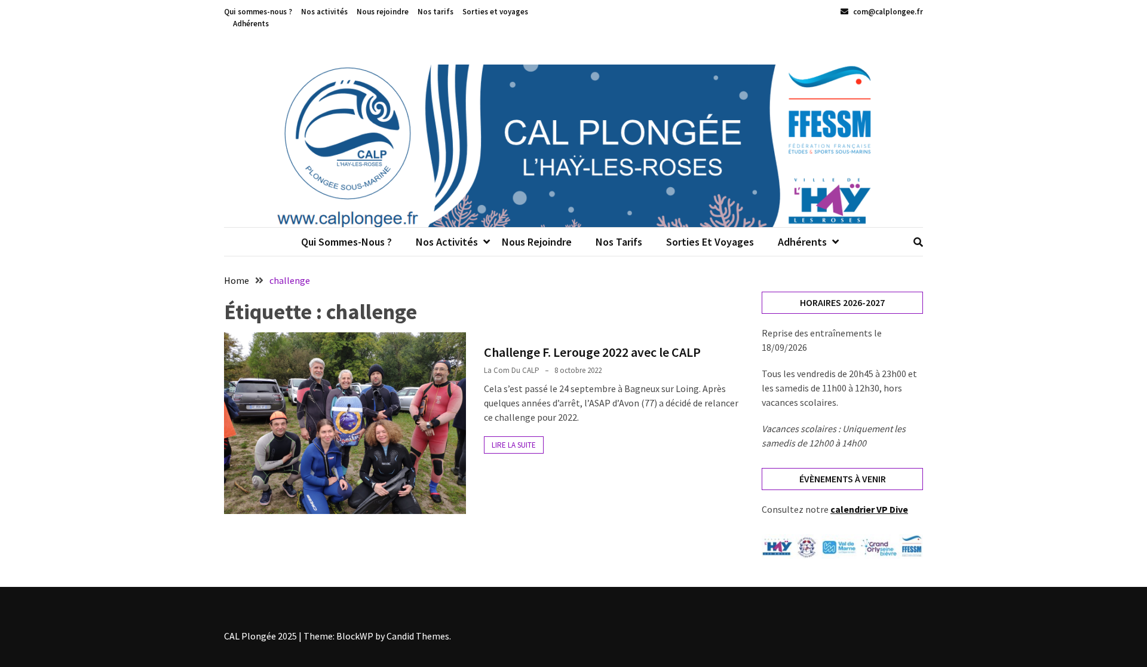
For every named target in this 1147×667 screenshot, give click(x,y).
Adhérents (251, 24)
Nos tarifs (435, 12)
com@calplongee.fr (887, 12)
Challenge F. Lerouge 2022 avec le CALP (592, 352)
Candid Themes (418, 636)
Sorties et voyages (495, 12)
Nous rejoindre (383, 12)
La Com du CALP (511, 370)
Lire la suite (514, 445)
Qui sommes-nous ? (258, 12)
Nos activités (324, 12)
